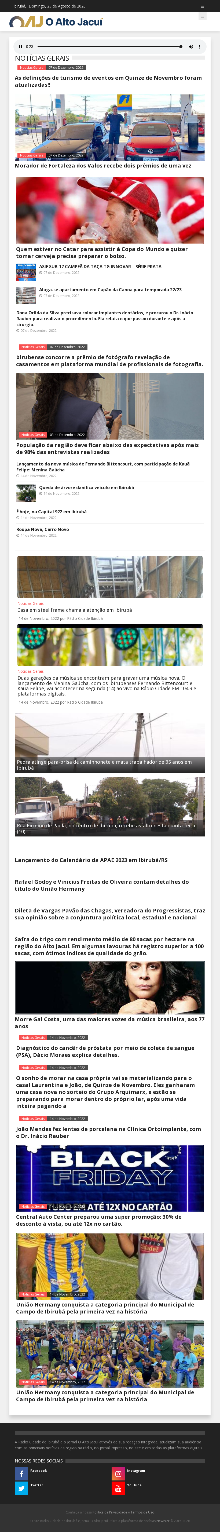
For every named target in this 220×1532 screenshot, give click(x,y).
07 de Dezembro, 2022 (66, 67)
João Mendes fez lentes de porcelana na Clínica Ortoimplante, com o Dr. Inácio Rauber (108, 1132)
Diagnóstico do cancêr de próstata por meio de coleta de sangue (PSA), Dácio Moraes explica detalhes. (105, 1051)
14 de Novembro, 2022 (67, 1037)
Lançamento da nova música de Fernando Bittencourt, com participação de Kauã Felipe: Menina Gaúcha (103, 467)
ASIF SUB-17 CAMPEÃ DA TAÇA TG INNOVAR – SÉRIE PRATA (100, 267)
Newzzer (163, 1521)
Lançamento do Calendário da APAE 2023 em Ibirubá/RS (91, 860)
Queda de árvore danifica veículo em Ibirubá (86, 487)
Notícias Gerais (31, 67)
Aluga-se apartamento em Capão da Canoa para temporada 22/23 (110, 290)
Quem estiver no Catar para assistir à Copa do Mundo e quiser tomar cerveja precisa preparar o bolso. (102, 252)
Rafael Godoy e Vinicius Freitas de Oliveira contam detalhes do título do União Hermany (102, 885)
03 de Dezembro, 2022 (67, 434)
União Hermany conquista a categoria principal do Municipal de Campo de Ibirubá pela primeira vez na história (105, 1308)
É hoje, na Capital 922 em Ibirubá (51, 512)
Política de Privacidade (110, 1512)
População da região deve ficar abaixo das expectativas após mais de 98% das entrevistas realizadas (107, 448)
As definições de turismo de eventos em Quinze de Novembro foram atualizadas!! (108, 81)
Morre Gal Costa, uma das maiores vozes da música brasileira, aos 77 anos (109, 1023)
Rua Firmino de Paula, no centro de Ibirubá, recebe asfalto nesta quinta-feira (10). (106, 828)
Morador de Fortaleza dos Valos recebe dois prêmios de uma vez (103, 165)
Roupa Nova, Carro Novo (42, 529)
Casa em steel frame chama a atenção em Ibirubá (74, 610)
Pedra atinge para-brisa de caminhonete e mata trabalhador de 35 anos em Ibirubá (104, 765)
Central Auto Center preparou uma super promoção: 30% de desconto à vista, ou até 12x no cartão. (99, 1220)
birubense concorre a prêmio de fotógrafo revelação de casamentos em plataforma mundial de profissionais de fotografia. (109, 361)
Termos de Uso (142, 1512)
